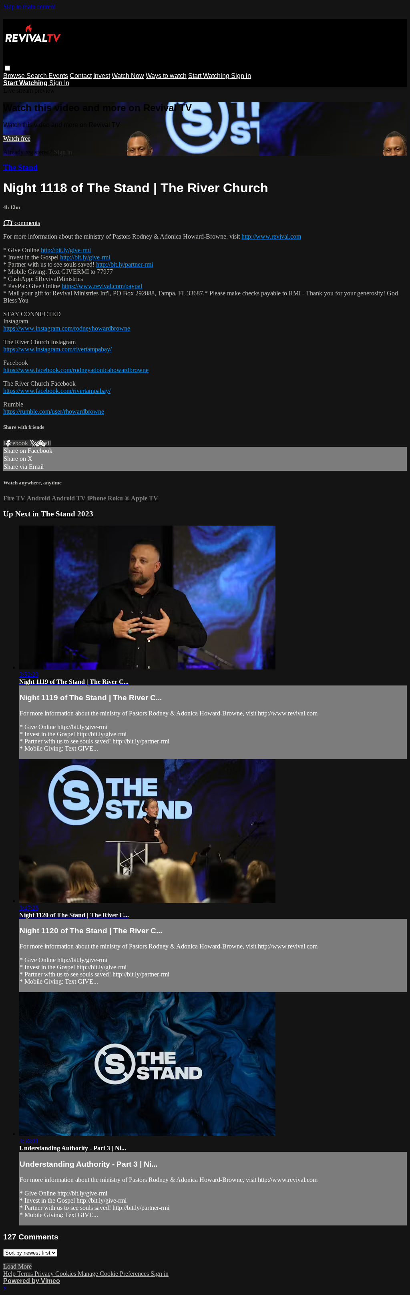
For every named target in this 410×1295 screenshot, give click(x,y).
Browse (14, 75)
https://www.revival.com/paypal (102, 286)
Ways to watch (166, 75)
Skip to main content (29, 6)
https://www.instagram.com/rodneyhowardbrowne (66, 328)
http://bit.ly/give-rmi (66, 250)
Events (58, 75)
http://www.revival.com (271, 236)
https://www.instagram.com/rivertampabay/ (57, 349)
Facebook (16, 443)
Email (43, 443)
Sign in (241, 75)
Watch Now (128, 75)
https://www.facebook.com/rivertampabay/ (57, 390)
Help (10, 1273)
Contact (81, 75)
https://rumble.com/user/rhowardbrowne (53, 411)
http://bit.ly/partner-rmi (124, 264)
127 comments (21, 222)
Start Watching (209, 75)
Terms (25, 1273)
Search (37, 75)
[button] (7, 68)
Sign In (59, 83)
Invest (101, 75)
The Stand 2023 (67, 514)
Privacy (44, 1273)
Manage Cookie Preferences (114, 1273)
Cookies (66, 1273)
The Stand (20, 167)
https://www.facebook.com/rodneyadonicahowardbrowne (76, 370)
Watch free (16, 138)
